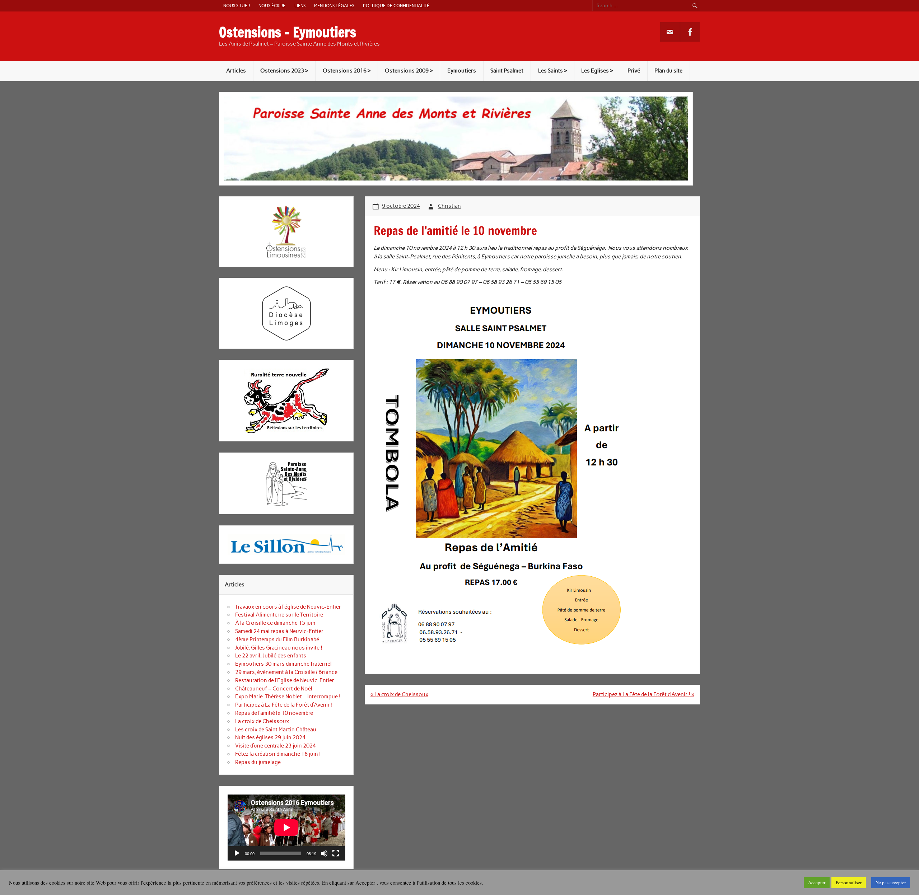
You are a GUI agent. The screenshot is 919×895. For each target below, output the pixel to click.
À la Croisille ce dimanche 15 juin (275, 623)
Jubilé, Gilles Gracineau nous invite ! (278, 648)
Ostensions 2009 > (409, 70)
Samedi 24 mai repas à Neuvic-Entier (279, 631)
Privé (634, 70)
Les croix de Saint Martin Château (275, 729)
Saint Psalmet (506, 70)
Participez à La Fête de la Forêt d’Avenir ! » (643, 694)
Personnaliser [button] (849, 882)
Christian (449, 206)
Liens (299, 5)
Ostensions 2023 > (284, 70)
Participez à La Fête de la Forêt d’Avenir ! (284, 705)
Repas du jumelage (258, 762)
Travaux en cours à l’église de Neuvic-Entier (288, 607)
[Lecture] (237, 853)
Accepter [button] (816, 882)
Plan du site (668, 70)
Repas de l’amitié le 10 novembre (274, 713)
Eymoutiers (461, 70)
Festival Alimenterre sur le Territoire (279, 614)
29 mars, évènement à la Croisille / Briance (286, 672)
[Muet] (324, 853)
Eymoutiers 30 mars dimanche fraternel (283, 664)
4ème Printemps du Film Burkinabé (277, 639)
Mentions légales (334, 5)
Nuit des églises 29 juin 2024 (270, 737)
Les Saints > (552, 70)
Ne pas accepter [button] (891, 882)
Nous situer (236, 5)
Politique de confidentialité (396, 5)
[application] (286, 828)
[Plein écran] (335, 853)
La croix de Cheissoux (262, 721)
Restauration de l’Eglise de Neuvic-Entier (284, 680)
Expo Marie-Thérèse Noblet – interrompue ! (288, 696)
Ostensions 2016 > (346, 70)
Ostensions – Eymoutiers (287, 32)
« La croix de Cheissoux (399, 694)
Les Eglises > (597, 70)
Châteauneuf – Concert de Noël (273, 688)
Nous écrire (271, 5)
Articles (236, 70)
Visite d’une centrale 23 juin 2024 (275, 745)
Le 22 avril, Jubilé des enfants (270, 655)
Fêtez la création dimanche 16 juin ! (278, 754)
